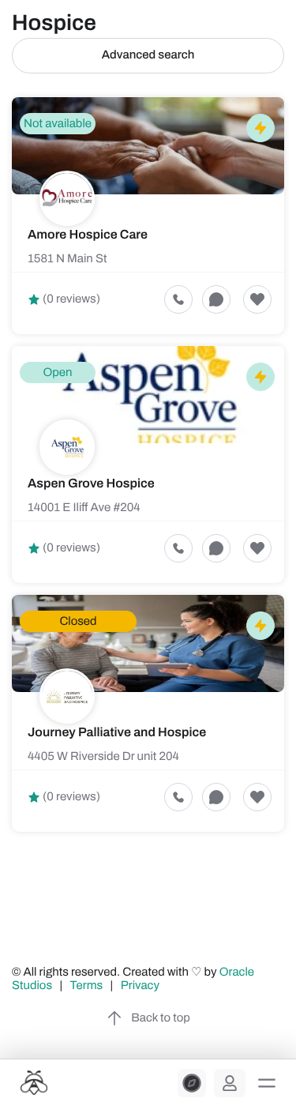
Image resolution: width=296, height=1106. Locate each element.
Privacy (141, 986)
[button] (267, 1083)
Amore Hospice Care (88, 235)
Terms (86, 986)
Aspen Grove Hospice (91, 484)
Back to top (160, 1018)
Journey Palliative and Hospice (117, 732)
